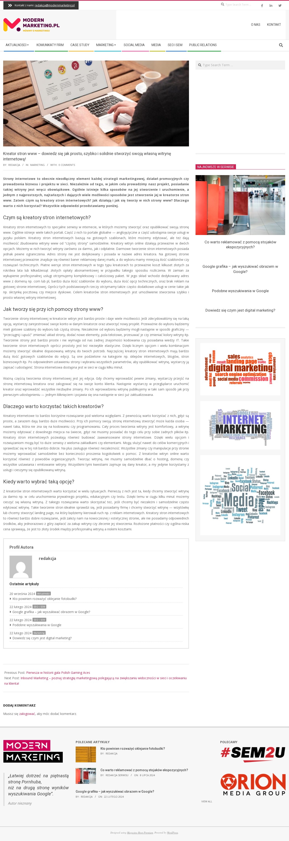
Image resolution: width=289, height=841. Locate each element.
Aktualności (43, 593)
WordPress (172, 832)
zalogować (27, 714)
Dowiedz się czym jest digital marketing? (42, 638)
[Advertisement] (240, 111)
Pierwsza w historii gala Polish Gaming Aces (58, 672)
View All (206, 801)
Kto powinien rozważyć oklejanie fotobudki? (44, 599)
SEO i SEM (39, 606)
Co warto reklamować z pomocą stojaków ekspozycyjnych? (144, 770)
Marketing (37, 165)
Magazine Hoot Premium (140, 832)
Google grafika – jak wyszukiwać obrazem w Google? (51, 612)
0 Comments (67, 165)
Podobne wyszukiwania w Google (36, 625)
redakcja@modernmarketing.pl (55, 5)
